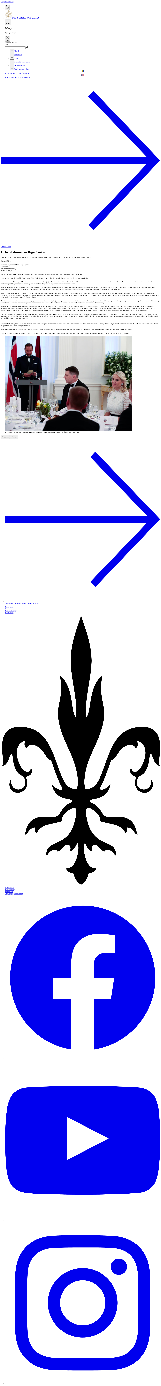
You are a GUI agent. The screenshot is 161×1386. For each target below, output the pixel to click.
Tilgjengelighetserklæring (14, 894)
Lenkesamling (10, 890)
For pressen (9, 607)
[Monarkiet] (12, 58)
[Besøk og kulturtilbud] (12, 68)
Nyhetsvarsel (9, 609)
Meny (8, 23)
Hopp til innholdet (7, 2)
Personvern (9, 892)
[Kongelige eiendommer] (12, 61)
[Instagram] (82, 1383)
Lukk (7, 40)
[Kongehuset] (12, 54)
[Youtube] (82, 1221)
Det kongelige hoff (20, 65)
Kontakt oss (9, 613)
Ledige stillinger (10, 611)
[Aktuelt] (12, 50)
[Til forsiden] (22, 18)
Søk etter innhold (11, 42)
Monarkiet (17, 58)
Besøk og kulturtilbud (21, 69)
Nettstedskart (9, 888)
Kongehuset (18, 55)
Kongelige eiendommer (22, 62)
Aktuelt (16, 51)
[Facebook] (82, 1058)
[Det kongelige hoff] (12, 65)
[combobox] (82, 45)
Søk (7, 9)
